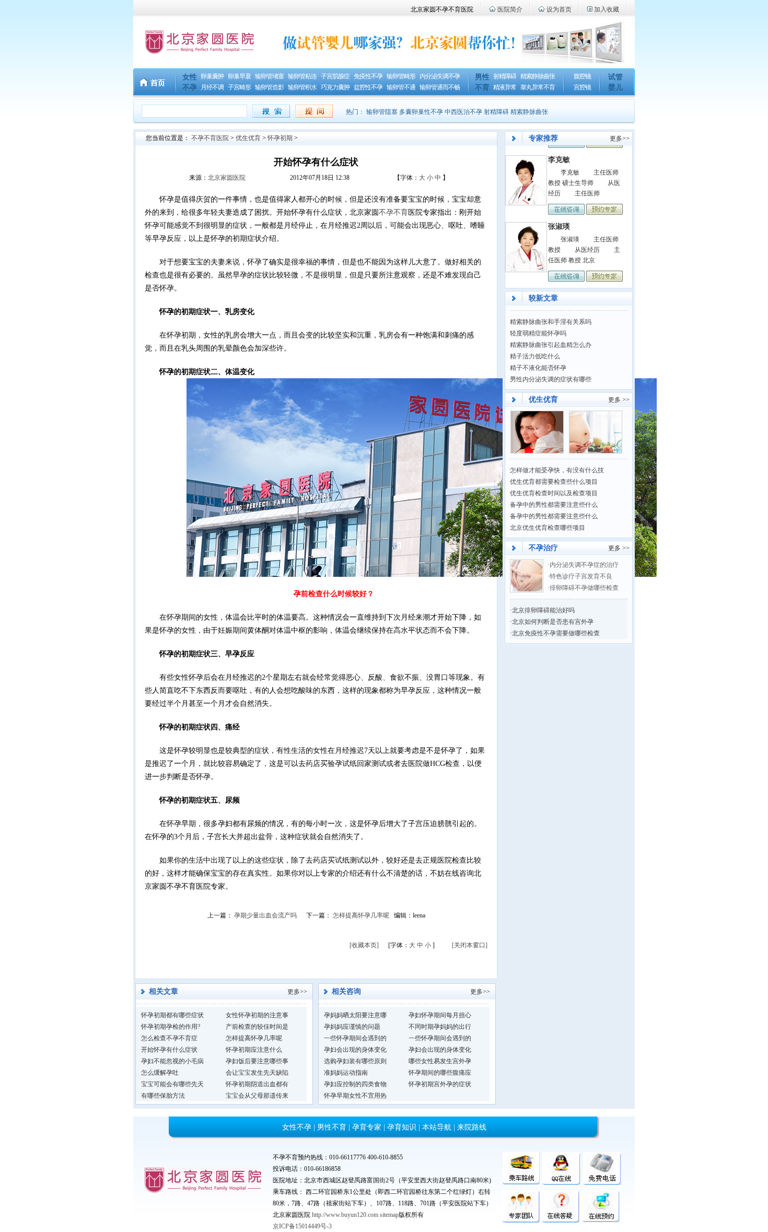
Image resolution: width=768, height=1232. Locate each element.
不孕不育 (393, 212)
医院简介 (509, 9)
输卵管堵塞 (269, 76)
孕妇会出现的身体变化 (355, 1049)
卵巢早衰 (239, 76)
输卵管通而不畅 (440, 87)
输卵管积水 (302, 87)
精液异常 (504, 87)
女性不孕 (296, 1127)
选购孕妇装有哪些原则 (355, 1061)
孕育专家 (366, 1127)
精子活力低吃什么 (535, 356)
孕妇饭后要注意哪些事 (257, 1061)
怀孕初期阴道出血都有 (257, 1084)
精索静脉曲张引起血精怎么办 (550, 344)
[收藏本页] (364, 945)
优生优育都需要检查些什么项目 (554, 481)
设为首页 (559, 9)
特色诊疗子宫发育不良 (582, 576)
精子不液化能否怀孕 (538, 367)
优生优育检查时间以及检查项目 (554, 493)
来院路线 (471, 1127)
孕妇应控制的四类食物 (355, 1084)
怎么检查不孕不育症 (169, 1038)
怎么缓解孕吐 (160, 1072)
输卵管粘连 (302, 76)
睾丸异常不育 (537, 87)
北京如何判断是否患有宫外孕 (553, 621)
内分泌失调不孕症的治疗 (584, 564)
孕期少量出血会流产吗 (265, 915)
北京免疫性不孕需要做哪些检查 (556, 633)
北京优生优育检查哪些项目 (547, 527)
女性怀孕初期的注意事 (257, 1015)
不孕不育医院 (210, 138)
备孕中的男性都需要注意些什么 (554, 504)
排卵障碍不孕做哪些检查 (584, 587)
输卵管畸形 (401, 76)
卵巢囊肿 (212, 76)
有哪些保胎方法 (163, 1095)
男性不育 (331, 1127)
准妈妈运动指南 (346, 1072)
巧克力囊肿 (335, 87)
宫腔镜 (582, 87)
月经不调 (212, 87)
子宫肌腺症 (335, 76)
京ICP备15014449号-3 (302, 1226)
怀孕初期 (280, 138)
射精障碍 (504, 76)
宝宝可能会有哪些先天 (172, 1084)
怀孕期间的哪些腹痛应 (440, 1072)
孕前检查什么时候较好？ (334, 594)
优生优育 (248, 138)
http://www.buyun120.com (345, 1214)
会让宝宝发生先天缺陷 (257, 1072)
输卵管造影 (269, 87)
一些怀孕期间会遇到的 (355, 1038)
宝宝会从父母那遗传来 (257, 1095)
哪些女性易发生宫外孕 (440, 1061)
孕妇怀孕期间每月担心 (440, 1015)
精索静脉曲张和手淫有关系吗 (550, 322)
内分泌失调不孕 (440, 76)
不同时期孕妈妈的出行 (440, 1026)
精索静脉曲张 (537, 76)
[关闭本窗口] (469, 945)
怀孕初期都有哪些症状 (172, 1015)
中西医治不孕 (463, 111)
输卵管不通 (401, 87)
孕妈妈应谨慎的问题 (352, 1026)
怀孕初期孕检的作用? (170, 1026)
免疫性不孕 (368, 76)
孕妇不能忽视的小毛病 (172, 1061)
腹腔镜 (582, 76)
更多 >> (619, 399)
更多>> (297, 991)
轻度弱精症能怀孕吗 (538, 333)
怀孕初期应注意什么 (254, 1049)
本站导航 (436, 1127)
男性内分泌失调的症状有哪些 (550, 379)
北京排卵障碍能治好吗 (543, 610)
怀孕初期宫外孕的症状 (440, 1084)
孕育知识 (401, 1127)
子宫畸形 (239, 87)
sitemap (389, 1214)
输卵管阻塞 (382, 111)
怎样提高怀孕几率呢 (361, 915)
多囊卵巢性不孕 (421, 111)
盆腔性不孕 (368, 87)
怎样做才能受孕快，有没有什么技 (557, 470)
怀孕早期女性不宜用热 (355, 1095)
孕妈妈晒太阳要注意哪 (355, 1015)
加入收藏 (606, 9)
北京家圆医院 (227, 177)
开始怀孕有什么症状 (169, 1049)
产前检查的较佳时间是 (257, 1026)
